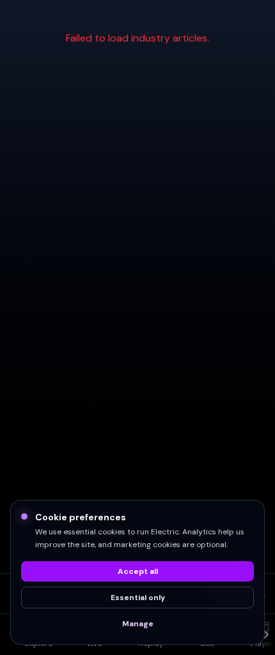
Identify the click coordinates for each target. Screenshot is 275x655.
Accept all (138, 571)
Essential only (138, 597)
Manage (137, 624)
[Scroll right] (265, 634)
